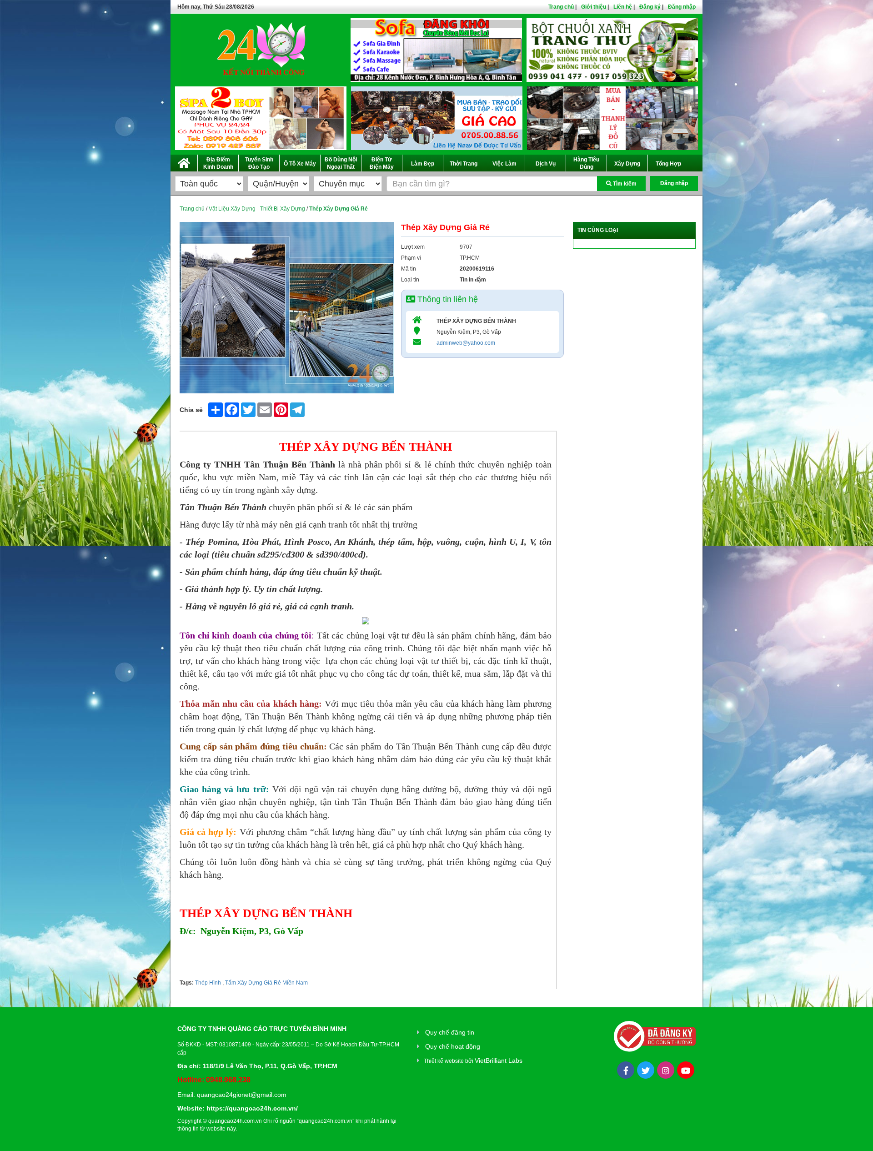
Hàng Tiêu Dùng (586, 163)
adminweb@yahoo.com (465, 343)
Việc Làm (504, 164)
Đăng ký (650, 7)
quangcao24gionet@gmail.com (241, 1094)
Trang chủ (561, 7)
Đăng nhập (682, 7)
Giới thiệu (593, 7)
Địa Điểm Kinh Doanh (218, 163)
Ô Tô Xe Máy (300, 164)
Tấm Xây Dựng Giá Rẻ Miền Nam (266, 983)
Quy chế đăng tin (449, 1032)
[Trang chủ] (184, 161)
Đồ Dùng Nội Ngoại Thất (341, 163)
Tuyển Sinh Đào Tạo (259, 163)
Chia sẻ (191, 409)
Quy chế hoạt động (452, 1046)
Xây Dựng (627, 164)
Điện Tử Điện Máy (382, 163)
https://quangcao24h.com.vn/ (252, 1108)
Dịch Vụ (546, 164)
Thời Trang (463, 164)
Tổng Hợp (668, 164)
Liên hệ (622, 7)
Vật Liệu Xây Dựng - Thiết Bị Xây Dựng (257, 209)
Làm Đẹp (422, 164)
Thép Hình (208, 983)
